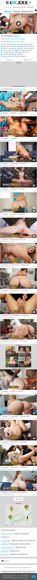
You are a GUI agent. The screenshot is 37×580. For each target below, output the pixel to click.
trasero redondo (6, 50)
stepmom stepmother (8, 56)
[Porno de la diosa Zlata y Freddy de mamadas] (18, 152)
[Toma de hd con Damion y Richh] (18, 481)
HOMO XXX (5, 554)
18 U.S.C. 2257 (32, 571)
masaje (21, 48)
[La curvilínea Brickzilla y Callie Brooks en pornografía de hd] (18, 202)
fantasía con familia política (9, 48)
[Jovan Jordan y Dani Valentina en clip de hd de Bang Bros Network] (18, 278)
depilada (21, 46)
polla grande (29, 44)
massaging (19, 54)
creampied (5, 54)
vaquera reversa (30, 46)
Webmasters (30, 573)
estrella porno (6, 46)
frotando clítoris (29, 48)
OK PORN (4, 544)
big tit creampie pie (21, 56)
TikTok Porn (30, 7)
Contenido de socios (8, 573)
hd (14, 50)
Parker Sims (14, 41)
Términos (24, 571)
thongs (12, 54)
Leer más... (26, 577)
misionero (14, 46)
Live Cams (23, 7)
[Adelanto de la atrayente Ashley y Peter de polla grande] (18, 253)
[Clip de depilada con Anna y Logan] (18, 405)
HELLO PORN (5, 540)
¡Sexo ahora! (16, 7)
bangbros (19, 52)
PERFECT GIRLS (6, 533)
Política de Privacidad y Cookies (9, 571)
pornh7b (26, 52)
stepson (12, 52)
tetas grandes (20, 44)
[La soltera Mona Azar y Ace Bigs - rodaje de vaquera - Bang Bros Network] (18, 379)
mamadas (11, 44)
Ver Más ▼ (18, 499)
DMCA (19, 571)
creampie (23, 50)
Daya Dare (21, 41)
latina (30, 50)
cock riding (5, 52)
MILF (18, 50)
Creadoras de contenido (20, 573)
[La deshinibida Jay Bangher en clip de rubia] (18, 126)
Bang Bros (8, 11)
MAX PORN (5, 551)
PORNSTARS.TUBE (7, 547)
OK (33, 576)
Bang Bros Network (10, 39)
